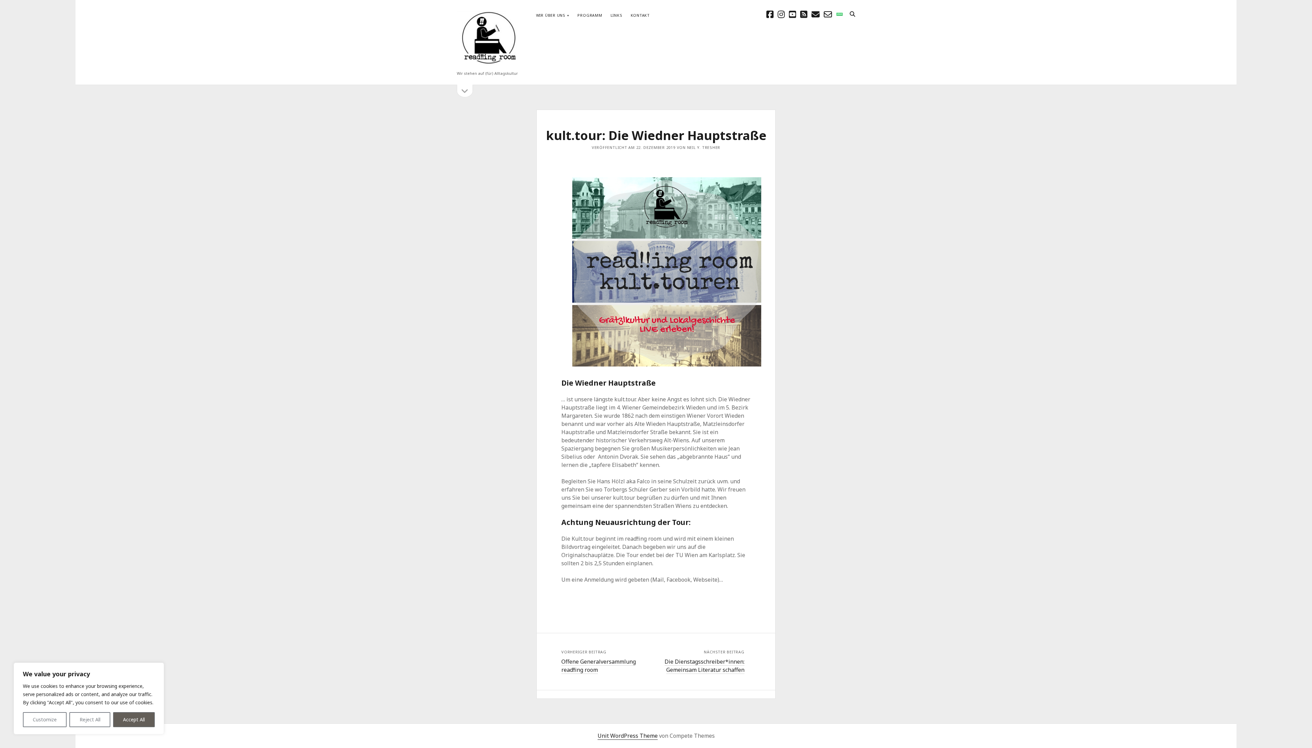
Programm (589, 15)
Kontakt (640, 15)
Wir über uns (550, 15)
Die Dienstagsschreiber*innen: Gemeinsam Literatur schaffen (704, 666)
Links (617, 15)
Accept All (134, 719)
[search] (852, 14)
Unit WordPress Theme (628, 735)
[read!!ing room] (487, 64)
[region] (89, 698)
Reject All (90, 719)
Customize (45, 719)
